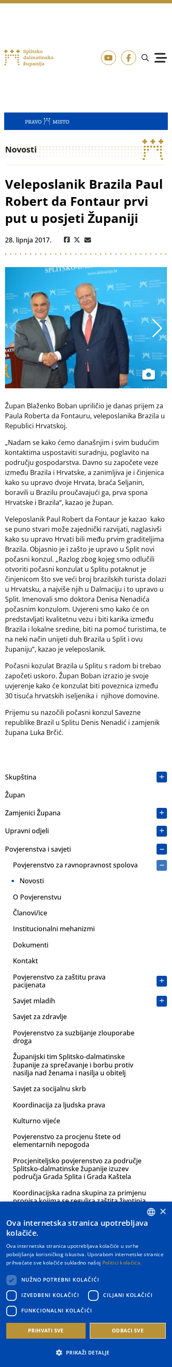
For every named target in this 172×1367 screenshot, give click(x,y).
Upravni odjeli (27, 830)
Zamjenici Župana (33, 812)
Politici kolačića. (122, 1262)
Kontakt (25, 960)
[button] (86, 1352)
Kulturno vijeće (36, 1120)
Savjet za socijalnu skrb (49, 1088)
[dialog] (86, 1284)
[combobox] (151, 1212)
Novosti (32, 880)
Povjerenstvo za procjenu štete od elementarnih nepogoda (67, 1140)
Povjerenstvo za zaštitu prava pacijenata (59, 981)
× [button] (162, 1212)
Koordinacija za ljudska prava (59, 1105)
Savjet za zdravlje (40, 1016)
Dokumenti (30, 945)
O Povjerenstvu (37, 897)
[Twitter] (77, 240)
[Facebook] (67, 240)
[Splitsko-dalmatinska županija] (28, 58)
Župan (15, 795)
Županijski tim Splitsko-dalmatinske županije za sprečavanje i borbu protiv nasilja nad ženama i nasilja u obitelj (73, 1064)
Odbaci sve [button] (128, 1330)
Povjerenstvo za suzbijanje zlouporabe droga (73, 1036)
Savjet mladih (34, 1000)
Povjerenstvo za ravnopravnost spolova (75, 865)
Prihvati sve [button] (46, 1330)
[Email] (87, 240)
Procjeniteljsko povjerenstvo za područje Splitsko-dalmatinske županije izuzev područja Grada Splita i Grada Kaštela (77, 1168)
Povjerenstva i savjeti (38, 849)
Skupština (20, 777)
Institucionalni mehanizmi (54, 928)
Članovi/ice (30, 912)
